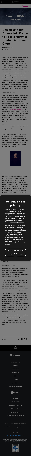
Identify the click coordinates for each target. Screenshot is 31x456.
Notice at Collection (10, 218)
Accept (20, 254)
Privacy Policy (19, 216)
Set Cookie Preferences (15, 250)
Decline (10, 254)
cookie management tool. (17, 222)
